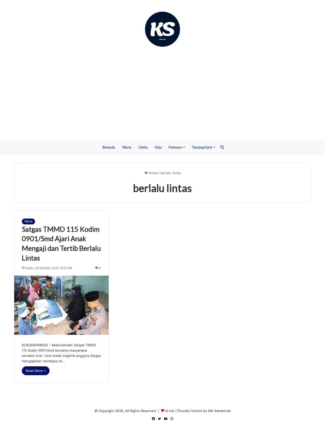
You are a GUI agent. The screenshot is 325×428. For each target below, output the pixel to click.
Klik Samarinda (219, 411)
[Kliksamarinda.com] (162, 29)
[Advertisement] (162, 93)
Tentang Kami (202, 147)
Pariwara (175, 147)
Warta (126, 147)
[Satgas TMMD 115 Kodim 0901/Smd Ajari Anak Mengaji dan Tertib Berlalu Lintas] (61, 305)
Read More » (36, 371)
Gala (158, 147)
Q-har (169, 411)
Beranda (109, 147)
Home (153, 173)
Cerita (143, 147)
